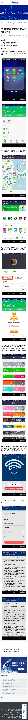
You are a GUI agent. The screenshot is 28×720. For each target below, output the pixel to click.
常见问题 (9, 22)
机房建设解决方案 (8, 683)
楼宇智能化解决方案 (8, 693)
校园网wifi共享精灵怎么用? (13, 649)
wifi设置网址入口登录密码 (12, 651)
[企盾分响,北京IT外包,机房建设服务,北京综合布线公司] (14, 2)
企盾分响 (16, 714)
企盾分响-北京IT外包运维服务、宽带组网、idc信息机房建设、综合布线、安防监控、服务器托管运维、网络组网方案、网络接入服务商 (14, 710)
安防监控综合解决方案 (9, 690)
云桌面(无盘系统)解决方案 (10, 686)
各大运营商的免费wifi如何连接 (20, 22)
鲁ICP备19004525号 (13, 717)
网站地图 (21, 717)
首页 (2, 22)
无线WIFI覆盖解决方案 (9, 680)
